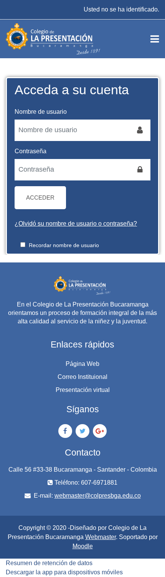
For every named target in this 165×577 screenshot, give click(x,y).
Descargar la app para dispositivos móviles (64, 572)
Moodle (83, 546)
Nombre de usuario (41, 111)
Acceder (40, 198)
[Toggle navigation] (154, 39)
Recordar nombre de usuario (64, 245)
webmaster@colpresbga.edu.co (97, 495)
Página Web (82, 364)
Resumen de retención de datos (49, 563)
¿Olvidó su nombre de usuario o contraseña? (76, 223)
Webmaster (100, 537)
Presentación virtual (83, 390)
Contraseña (30, 151)
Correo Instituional (82, 377)
